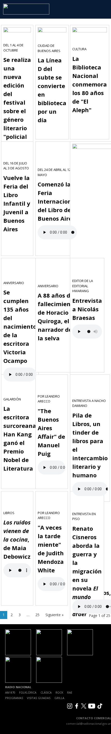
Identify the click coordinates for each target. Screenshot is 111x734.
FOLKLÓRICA (27, 692)
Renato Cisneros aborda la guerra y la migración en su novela (87, 571)
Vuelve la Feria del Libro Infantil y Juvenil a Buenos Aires (16, 203)
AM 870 (10, 692)
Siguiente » (54, 614)
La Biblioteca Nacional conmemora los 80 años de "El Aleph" (89, 84)
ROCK (59, 692)
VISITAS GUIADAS (38, 698)
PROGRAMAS (14, 698)
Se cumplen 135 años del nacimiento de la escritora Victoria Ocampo (19, 326)
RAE (69, 692)
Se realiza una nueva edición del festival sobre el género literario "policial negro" (17, 102)
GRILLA (59, 698)
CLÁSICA (46, 692)
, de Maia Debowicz (16, 539)
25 (37, 614)
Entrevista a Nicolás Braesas (87, 309)
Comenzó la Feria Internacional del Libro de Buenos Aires (57, 201)
